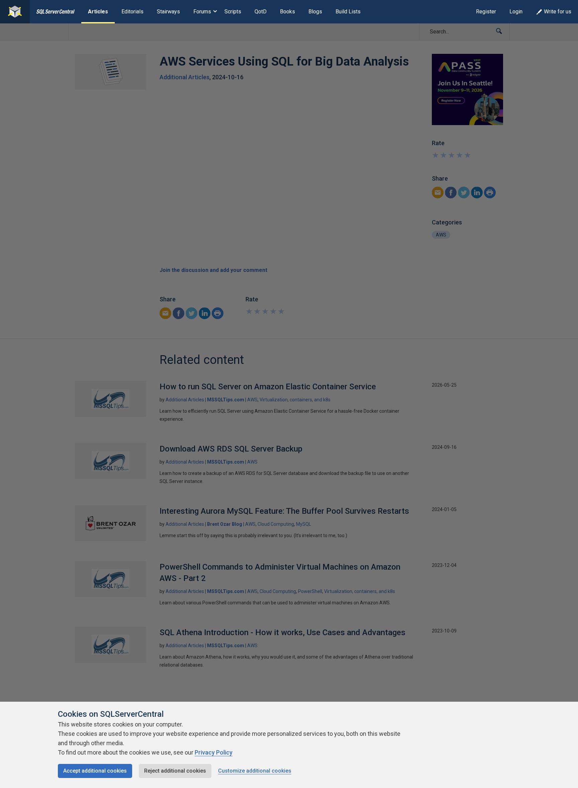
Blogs (315, 11)
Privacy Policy (213, 752)
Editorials (132, 11)
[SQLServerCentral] (15, 11)
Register (486, 11)
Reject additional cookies (175, 771)
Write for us (557, 11)
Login (515, 11)
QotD (261, 11)
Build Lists (348, 11)
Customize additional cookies (254, 771)
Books (287, 11)
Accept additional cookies (95, 771)
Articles (98, 11)
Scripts (232, 11)
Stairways (168, 11)
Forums (202, 11)
